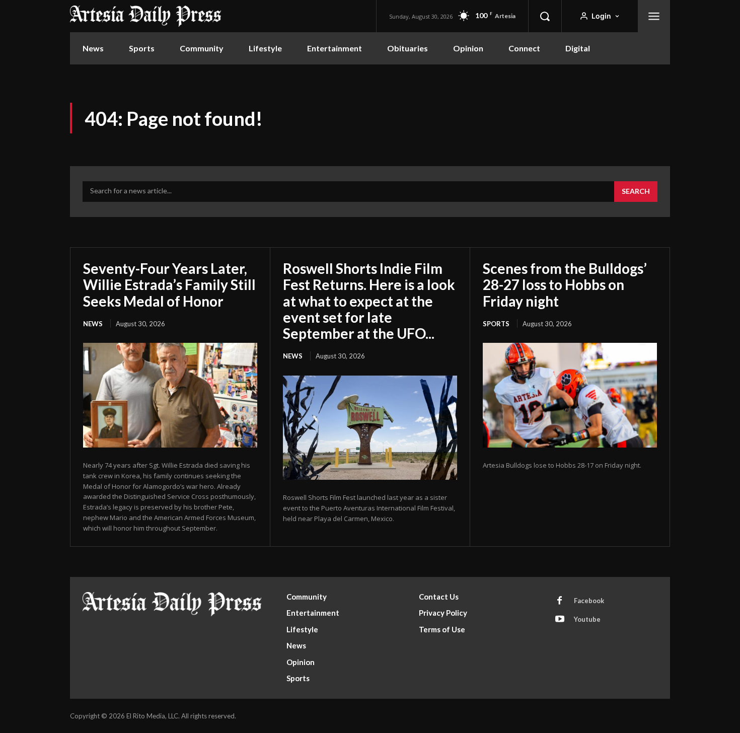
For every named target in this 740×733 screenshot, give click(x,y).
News (93, 324)
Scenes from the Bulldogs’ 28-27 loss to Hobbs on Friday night (565, 284)
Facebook (589, 601)
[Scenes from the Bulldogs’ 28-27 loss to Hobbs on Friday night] (570, 395)
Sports (496, 324)
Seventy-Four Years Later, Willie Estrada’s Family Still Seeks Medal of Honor (169, 284)
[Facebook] (560, 601)
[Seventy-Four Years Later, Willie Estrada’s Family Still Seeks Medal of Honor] (170, 395)
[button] (545, 16)
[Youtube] (560, 620)
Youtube (587, 619)
